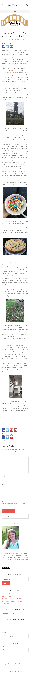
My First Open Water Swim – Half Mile (12, 601)
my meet (12, 70)
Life (9, 440)
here (4, 561)
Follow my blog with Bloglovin (15, 671)
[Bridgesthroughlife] (15, 430)
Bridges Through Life (15, 5)
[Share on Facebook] (3, 46)
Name (4, 476)
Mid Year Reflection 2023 (8, 596)
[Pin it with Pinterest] (11, 46)
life (9, 442)
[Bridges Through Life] (3, 430)
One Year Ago (5, 603)
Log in (21, 666)
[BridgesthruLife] (7, 430)
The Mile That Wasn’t (7, 593)
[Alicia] (11, 430)
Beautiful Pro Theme (17, 664)
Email (4, 484)
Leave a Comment (19, 39)
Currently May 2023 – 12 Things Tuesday (12, 598)
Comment (4, 456)
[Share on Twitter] (7, 46)
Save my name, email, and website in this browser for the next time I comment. (13, 505)
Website (4, 493)
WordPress (17, 666)
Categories (4, 632)
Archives (4, 646)
